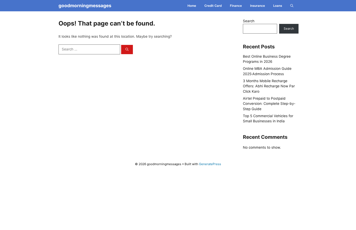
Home (191, 6)
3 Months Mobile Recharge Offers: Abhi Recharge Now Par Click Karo (269, 86)
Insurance (257, 6)
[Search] (127, 49)
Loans (277, 6)
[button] (291, 5)
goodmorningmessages (85, 5)
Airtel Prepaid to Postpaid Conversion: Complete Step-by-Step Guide (269, 103)
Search (248, 21)
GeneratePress (210, 164)
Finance (236, 6)
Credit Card (213, 6)
